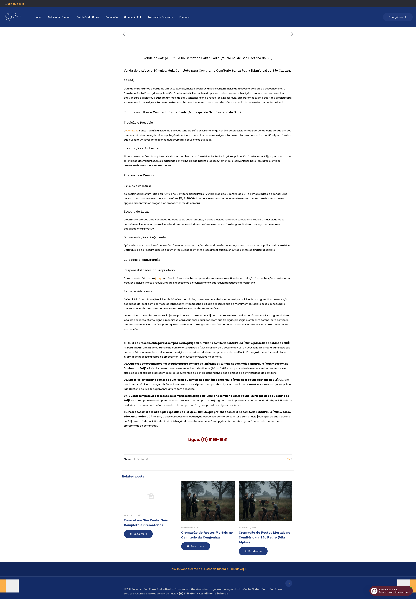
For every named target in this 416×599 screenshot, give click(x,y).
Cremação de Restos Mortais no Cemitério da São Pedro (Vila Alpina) (264, 537)
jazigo (158, 278)
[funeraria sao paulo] (14, 17)
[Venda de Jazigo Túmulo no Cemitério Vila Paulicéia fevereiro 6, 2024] (9, 585)
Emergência (396, 17)
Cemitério (132, 130)
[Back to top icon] (288, 583)
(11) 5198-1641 (16, 3)
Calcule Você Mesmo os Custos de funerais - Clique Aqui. (208, 569)
